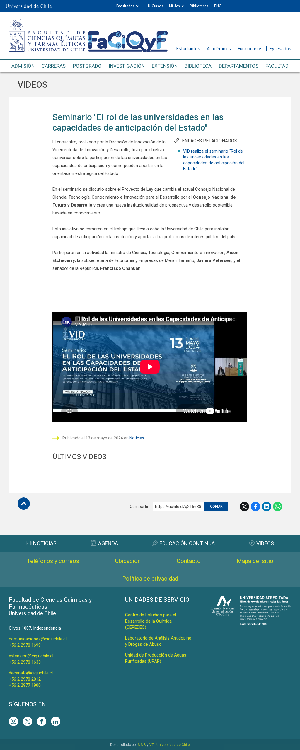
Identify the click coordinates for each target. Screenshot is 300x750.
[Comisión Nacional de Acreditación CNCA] (250, 623)
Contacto (189, 561)
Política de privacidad (150, 578)
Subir (24, 503)
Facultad (277, 66)
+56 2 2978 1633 (25, 662)
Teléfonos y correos (53, 561)
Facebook (255, 506)
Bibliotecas (199, 6)
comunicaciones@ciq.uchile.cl (38, 639)
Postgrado (87, 66)
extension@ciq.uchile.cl (31, 656)
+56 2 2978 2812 (25, 679)
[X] (27, 721)
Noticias (136, 438)
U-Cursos (155, 6)
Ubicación (128, 561)
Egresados (280, 48)
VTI (152, 745)
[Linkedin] (55, 721)
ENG (217, 6)
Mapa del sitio (255, 561)
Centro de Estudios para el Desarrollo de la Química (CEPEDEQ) (150, 621)
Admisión (23, 66)
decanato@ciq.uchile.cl (31, 673)
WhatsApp (277, 506)
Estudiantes (188, 48)
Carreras (54, 66)
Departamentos (238, 66)
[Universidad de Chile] (29, 6)
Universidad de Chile (173, 745)
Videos (32, 84)
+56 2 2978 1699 (25, 645)
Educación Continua (187, 543)
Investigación (127, 66)
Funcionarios (250, 48)
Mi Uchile (176, 6)
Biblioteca (198, 66)
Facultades (125, 6)
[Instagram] (13, 721)
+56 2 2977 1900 (25, 685)
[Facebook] (41, 721)
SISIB (142, 745)
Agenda (108, 543)
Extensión (165, 66)
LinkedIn (266, 506)
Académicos (219, 48)
